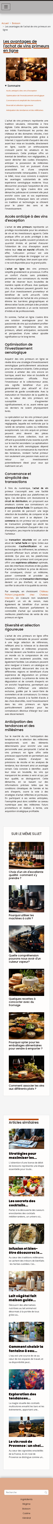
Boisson (16, 23)
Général (26, 1518)
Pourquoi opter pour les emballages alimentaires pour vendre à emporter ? (26, 1045)
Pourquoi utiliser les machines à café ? (21, 916)
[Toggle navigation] (6, 7)
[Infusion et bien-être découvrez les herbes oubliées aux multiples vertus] (26, 1233)
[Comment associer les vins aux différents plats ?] (26, 1069)
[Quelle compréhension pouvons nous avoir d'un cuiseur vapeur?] (26, 939)
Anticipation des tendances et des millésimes (24, 110)
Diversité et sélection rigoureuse (19, 105)
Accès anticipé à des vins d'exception (21, 90)
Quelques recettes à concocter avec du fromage (22, 1002)
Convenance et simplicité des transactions (23, 100)
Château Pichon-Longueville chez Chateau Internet (26, 594)
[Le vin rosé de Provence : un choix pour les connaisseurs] (26, 1426)
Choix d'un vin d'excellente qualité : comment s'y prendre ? (26, 875)
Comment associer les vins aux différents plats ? (26, 1087)
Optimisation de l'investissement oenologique (25, 95)
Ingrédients (26, 1499)
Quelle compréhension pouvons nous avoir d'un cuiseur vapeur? (25, 959)
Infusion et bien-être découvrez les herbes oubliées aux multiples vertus (26, 1254)
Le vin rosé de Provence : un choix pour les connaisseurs (26, 1447)
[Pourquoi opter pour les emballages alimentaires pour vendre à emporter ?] (26, 1025)
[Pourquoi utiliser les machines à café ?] (26, 898)
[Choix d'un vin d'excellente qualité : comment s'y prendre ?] (26, 855)
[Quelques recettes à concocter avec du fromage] (26, 982)
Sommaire (14, 85)
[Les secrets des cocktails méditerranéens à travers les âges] (26, 1186)
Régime (26, 1504)
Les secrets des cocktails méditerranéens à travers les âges (25, 1207)
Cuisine (26, 1513)
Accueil (5, 23)
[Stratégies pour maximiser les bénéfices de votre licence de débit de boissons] (26, 1138)
